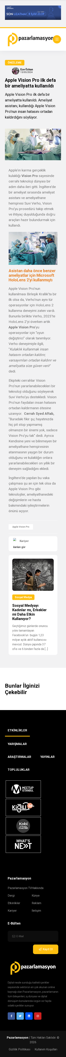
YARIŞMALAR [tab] (17, 744)
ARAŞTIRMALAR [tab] (19, 757)
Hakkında (37, 888)
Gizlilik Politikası (19, 1049)
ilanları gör (19, 547)
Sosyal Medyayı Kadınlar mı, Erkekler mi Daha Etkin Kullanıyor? (29, 612)
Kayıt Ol (48, 949)
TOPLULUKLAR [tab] (19, 769)
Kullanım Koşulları (46, 1049)
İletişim (36, 910)
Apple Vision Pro (20, 527)
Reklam (36, 903)
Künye (36, 895)
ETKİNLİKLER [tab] (17, 730)
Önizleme (15, 62)
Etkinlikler (14, 903)
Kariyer (12, 910)
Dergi (11, 895)
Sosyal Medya (23, 597)
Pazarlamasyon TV (20, 888)
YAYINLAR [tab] (47, 757)
